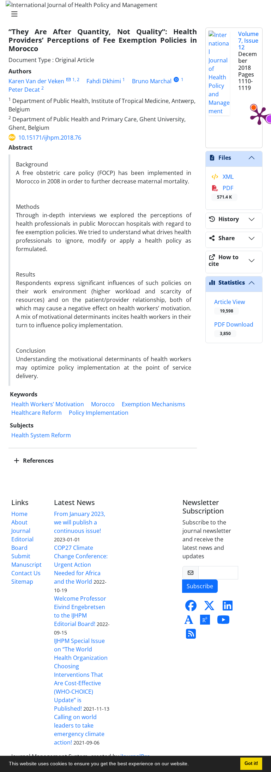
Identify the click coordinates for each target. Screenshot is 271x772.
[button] (191, 765)
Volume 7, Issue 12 (248, 40)
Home (19, 514)
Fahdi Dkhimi (103, 81)
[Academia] (188, 622)
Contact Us (26, 573)
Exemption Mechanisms (153, 404)
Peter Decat (24, 89)
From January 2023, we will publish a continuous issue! (79, 522)
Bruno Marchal (151, 81)
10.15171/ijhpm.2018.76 (49, 137)
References (38, 460)
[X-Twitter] (209, 608)
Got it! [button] (251, 763)
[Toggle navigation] (133, 14)
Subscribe (200, 586)
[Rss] (190, 636)
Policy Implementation (98, 413)
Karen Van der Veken (36, 81)
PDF (225, 192)
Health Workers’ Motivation (47, 404)
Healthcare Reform (36, 413)
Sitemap (22, 581)
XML (227, 177)
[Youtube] (223, 622)
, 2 (77, 80)
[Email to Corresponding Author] (68, 80)
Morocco (103, 404)
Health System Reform (41, 435)
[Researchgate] (205, 622)
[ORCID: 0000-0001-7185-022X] (176, 80)
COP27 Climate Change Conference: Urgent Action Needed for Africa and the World (81, 564)
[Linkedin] (227, 608)
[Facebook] (190, 608)
